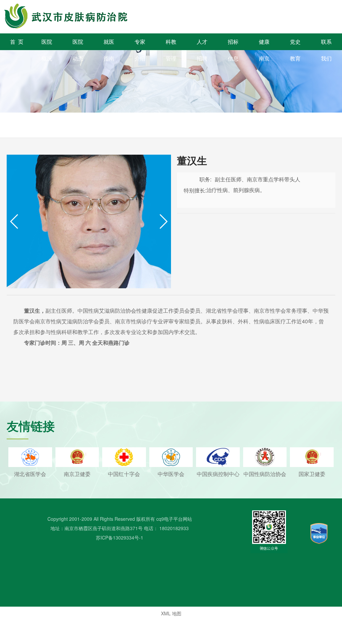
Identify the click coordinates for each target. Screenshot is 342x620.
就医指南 (109, 44)
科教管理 (171, 44)
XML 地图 (171, 613)
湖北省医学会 (30, 474)
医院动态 (77, 44)
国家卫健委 (312, 474)
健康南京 (264, 44)
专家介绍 (140, 44)
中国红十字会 (124, 474)
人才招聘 (202, 44)
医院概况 (46, 44)
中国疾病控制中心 (218, 474)
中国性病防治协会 (264, 474)
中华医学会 (171, 474)
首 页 (16, 41)
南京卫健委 (77, 474)
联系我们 (326, 44)
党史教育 (295, 44)
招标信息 (233, 44)
